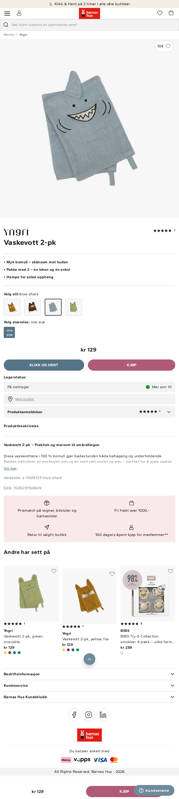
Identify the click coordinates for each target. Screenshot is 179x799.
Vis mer (10, 468)
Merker (9, 35)
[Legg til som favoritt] (54, 571)
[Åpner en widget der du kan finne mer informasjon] (154, 791)
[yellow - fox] (12, 307)
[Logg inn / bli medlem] (19, 12)
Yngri (23, 35)
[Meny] (7, 13)
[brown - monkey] (32, 307)
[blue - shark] (53, 307)
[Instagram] (88, 714)
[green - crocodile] (73, 307)
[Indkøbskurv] (171, 13)
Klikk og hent (44, 365)
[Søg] (5, 24)
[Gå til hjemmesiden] (89, 13)
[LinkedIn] (103, 714)
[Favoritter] (159, 12)
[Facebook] (74, 714)
